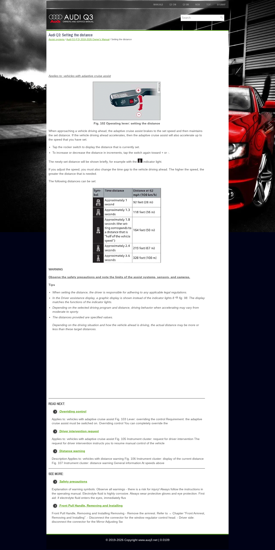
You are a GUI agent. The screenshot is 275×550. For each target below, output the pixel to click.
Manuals (158, 4)
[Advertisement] (127, 57)
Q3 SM (186, 4)
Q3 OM (172, 4)
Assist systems (57, 39)
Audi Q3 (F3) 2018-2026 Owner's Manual (87, 39)
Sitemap (221, 4)
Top (208, 4)
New (197, 4)
